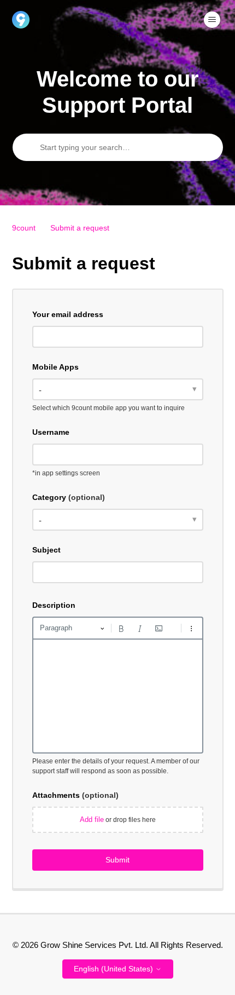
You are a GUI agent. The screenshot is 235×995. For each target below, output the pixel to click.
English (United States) (114, 968)
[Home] (21, 19)
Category (68, 497)
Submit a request (79, 227)
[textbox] (117, 696)
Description (53, 605)
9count (24, 227)
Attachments (75, 795)
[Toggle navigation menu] (212, 19)
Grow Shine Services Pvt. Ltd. (94, 945)
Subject (46, 549)
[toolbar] (117, 628)
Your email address (67, 314)
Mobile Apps (55, 367)
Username (50, 432)
